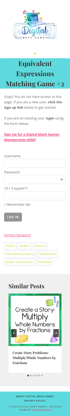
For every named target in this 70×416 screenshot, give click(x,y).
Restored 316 (41, 409)
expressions (47, 254)
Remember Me (18, 204)
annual (40, 246)
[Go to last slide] (14, 333)
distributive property (20, 254)
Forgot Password (17, 235)
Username (12, 156)
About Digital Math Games (35, 396)
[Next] (56, 333)
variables (44, 262)
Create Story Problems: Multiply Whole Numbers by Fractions (34, 357)
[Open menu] (35, 53)
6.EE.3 (10, 246)
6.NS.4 (25, 246)
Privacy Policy (35, 400)
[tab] (28, 375)
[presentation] (35, 320)
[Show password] (61, 179)
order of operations (19, 262)
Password (12, 172)
